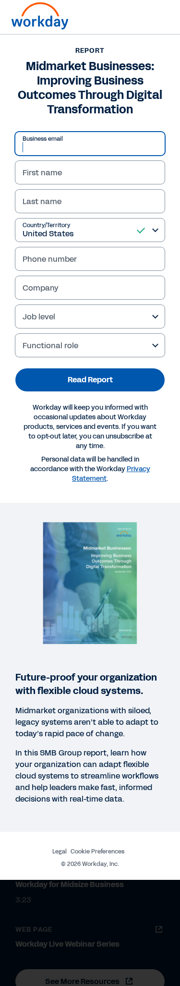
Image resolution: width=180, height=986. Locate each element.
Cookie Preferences (97, 851)
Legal (59, 851)
